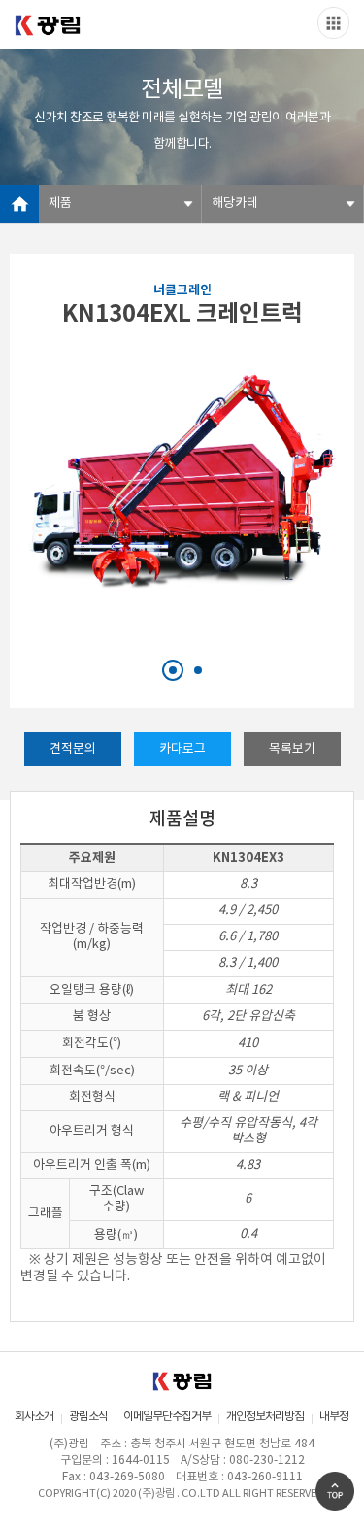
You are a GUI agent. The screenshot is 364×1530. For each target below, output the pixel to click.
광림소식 (88, 1417)
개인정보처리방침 (265, 1417)
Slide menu (333, 23)
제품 (60, 203)
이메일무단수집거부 (167, 1417)
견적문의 (73, 749)
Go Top (334, 1491)
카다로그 (182, 749)
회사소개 (34, 1417)
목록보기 (292, 749)
